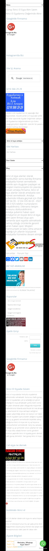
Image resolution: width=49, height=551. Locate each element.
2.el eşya (30, 116)
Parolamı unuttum (36, 350)
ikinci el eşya (12, 465)
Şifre (26, 341)
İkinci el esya (11, 394)
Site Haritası (11, 152)
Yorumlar (10, 253)
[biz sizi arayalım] (15, 271)
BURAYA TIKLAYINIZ (27, 290)
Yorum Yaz (22, 253)
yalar (19, 113)
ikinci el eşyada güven (27, 433)
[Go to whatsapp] (43, 543)
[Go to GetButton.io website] (43, 548)
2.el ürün (39, 473)
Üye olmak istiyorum (35, 353)
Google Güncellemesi (14, 308)
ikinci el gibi (23, 490)
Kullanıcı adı (24, 337)
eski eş (15, 113)
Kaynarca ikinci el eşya (14, 304)
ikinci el (8, 501)
